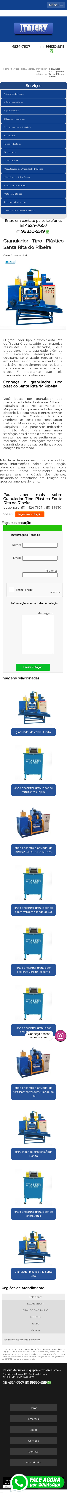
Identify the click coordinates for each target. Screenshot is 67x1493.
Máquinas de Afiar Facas (17, 177)
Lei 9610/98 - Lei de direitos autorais (18, 1359)
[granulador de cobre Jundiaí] (33, 706)
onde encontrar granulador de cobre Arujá (33, 1214)
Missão (33, 1429)
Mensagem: (45, 613)
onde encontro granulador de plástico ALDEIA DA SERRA (33, 850)
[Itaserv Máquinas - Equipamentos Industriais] (33, 27)
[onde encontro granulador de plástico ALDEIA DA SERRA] (33, 822)
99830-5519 (33, 231)
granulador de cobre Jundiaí (33, 732)
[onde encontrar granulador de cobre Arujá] (33, 1186)
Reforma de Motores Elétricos (19, 210)
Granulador (10, 152)
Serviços (33, 85)
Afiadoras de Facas (13, 94)
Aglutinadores (11, 110)
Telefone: (51, 570)
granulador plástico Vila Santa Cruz (33, 1273)
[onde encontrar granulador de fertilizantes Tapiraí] (33, 762)
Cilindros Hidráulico (14, 118)
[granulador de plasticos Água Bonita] (33, 1126)
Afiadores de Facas (13, 102)
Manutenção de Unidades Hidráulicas (23, 168)
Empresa (33, 1418)
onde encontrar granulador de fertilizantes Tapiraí (33, 790)
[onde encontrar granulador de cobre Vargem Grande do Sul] (33, 882)
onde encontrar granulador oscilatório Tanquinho (33, 1030)
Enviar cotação (32, 667)
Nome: (17, 545)
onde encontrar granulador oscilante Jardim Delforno (33, 970)
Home (33, 1407)
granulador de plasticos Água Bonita (33, 1154)
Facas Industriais (12, 143)
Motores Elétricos (13, 193)
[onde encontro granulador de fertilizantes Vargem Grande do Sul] (33, 1062)
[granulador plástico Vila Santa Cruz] (33, 1246)
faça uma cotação (30, 514)
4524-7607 (21, 47)
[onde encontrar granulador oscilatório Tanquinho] (33, 1002)
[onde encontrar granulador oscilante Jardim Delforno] (33, 942)
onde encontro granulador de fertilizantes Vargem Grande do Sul (33, 1092)
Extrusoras (9, 135)
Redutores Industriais (15, 202)
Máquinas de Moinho (15, 185)
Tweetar (10, 262)
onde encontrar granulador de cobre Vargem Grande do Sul (33, 910)
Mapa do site (33, 1462)
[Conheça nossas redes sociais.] (60, 1036)
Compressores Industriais (17, 127)
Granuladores (11, 160)
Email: (17, 557)
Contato (33, 1451)
